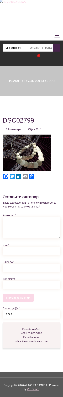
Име (6, 245)
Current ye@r (11, 308)
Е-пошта (8, 262)
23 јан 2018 (34, 129)
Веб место (9, 279)
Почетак (14, 81)
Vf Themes (33, 389)
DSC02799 (32, 81)
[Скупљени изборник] (57, 34)
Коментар (9, 215)
